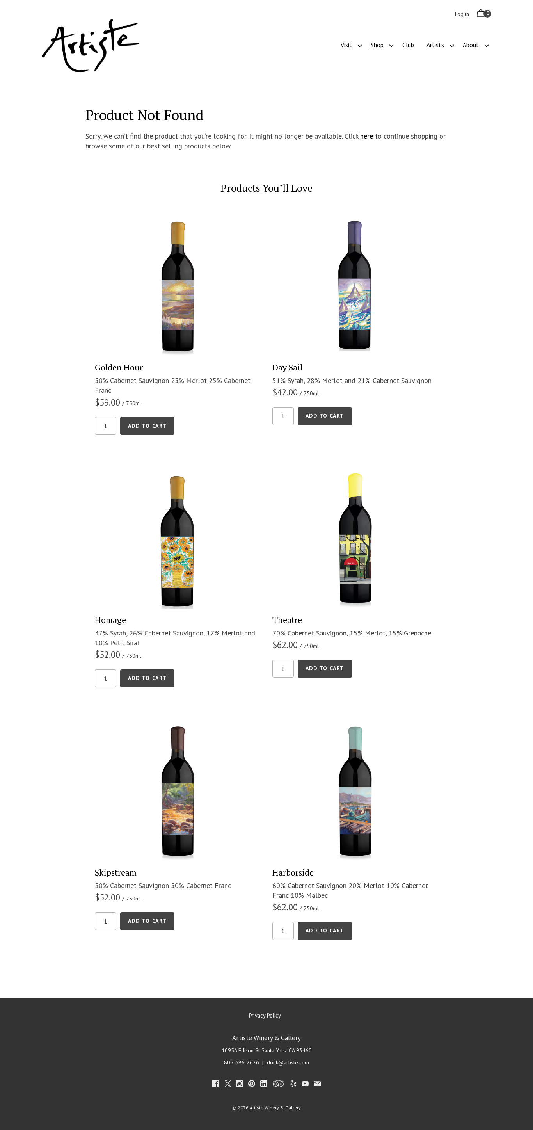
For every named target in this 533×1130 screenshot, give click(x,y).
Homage (110, 619)
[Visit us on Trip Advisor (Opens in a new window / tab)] (278, 1085)
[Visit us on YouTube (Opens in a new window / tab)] (305, 1085)
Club (408, 45)
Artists (435, 45)
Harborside (293, 872)
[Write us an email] (317, 1085)
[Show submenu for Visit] (359, 45)
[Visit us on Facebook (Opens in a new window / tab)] (215, 1085)
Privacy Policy (265, 1015)
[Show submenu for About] (486, 45)
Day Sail (287, 367)
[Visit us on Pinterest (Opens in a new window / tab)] (251, 1085)
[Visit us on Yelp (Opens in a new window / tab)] (293, 1085)
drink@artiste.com (288, 1062)
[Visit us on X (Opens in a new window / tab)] (227, 1085)
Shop (377, 45)
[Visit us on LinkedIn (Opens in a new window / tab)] (263, 1085)
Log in (462, 14)
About (471, 45)
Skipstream (116, 872)
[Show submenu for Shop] (391, 45)
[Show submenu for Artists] (452, 45)
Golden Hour (119, 367)
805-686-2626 (241, 1062)
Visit (346, 45)
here (366, 136)
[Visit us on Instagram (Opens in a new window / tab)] (239, 1085)
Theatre (287, 619)
